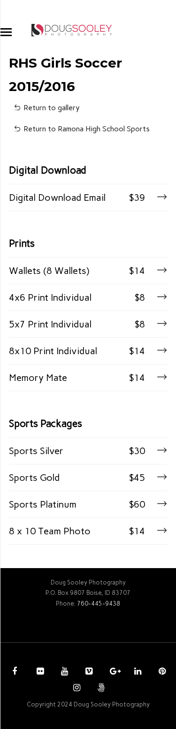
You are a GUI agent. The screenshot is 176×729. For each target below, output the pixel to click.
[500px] (100, 688)
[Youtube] (63, 672)
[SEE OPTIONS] (160, 197)
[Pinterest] (161, 672)
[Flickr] (39, 672)
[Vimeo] (87, 672)
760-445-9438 (98, 603)
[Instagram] (75, 688)
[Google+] (112, 672)
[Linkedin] (136, 672)
